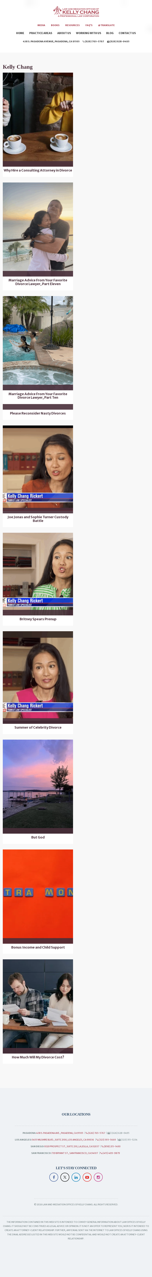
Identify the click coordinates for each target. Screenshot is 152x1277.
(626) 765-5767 (94, 41)
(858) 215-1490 (111, 1146)
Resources (72, 25)
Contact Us (127, 33)
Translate (107, 25)
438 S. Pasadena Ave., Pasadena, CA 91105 (59, 1133)
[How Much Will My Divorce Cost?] (38, 1006)
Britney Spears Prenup (38, 619)
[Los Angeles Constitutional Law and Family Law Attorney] (76, 13)
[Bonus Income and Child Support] (38, 896)
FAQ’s (88, 25)
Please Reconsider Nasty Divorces (38, 413)
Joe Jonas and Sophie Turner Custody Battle (38, 519)
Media (41, 25)
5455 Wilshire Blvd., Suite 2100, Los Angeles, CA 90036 (63, 1139)
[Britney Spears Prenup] (38, 574)
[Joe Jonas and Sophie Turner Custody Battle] (38, 469)
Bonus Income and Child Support (38, 947)
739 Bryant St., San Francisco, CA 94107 (74, 1153)
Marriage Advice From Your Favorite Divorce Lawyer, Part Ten (38, 396)
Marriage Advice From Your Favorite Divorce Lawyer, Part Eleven (38, 282)
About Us (64, 33)
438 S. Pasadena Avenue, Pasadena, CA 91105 (51, 41)
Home (20, 33)
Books (55, 25)
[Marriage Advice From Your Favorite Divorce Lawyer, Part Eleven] (38, 229)
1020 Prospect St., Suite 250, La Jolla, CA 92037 (71, 1146)
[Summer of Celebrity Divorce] (38, 677)
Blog (110, 33)
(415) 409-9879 (111, 1153)
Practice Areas (40, 33)
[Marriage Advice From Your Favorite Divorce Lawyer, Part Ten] (38, 343)
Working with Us (88, 33)
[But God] (38, 787)
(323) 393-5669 (107, 1139)
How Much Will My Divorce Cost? (38, 1057)
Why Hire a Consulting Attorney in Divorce (38, 170)
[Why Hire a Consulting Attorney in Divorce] (38, 120)
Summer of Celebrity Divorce (38, 727)
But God (38, 837)
